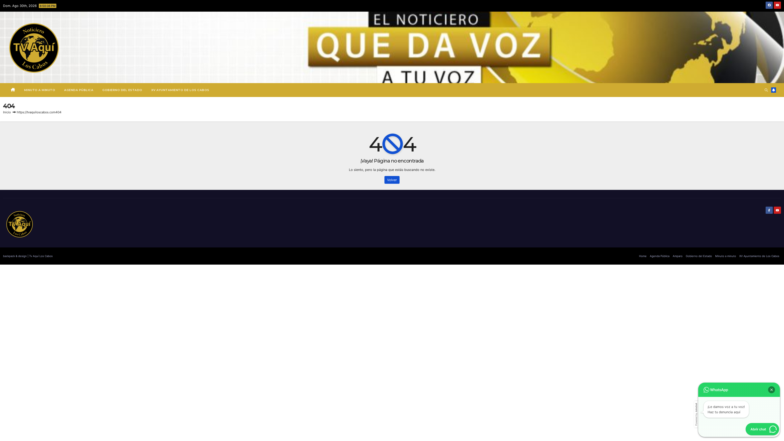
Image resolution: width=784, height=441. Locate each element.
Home (643, 256)
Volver (392, 180)
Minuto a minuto (39, 90)
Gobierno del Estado (122, 90)
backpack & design (15, 256)
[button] (766, 90)
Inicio (7, 112)
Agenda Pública (78, 90)
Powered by (696, 414)
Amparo (678, 256)
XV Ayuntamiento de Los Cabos (180, 90)
